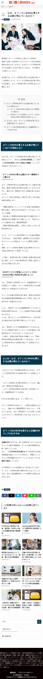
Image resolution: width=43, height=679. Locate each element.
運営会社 (13, 672)
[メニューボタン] (2, 2)
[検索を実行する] (39, 622)
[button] (5, 495)
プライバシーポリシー (25, 672)
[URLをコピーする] (38, 495)
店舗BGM (6, 19)
